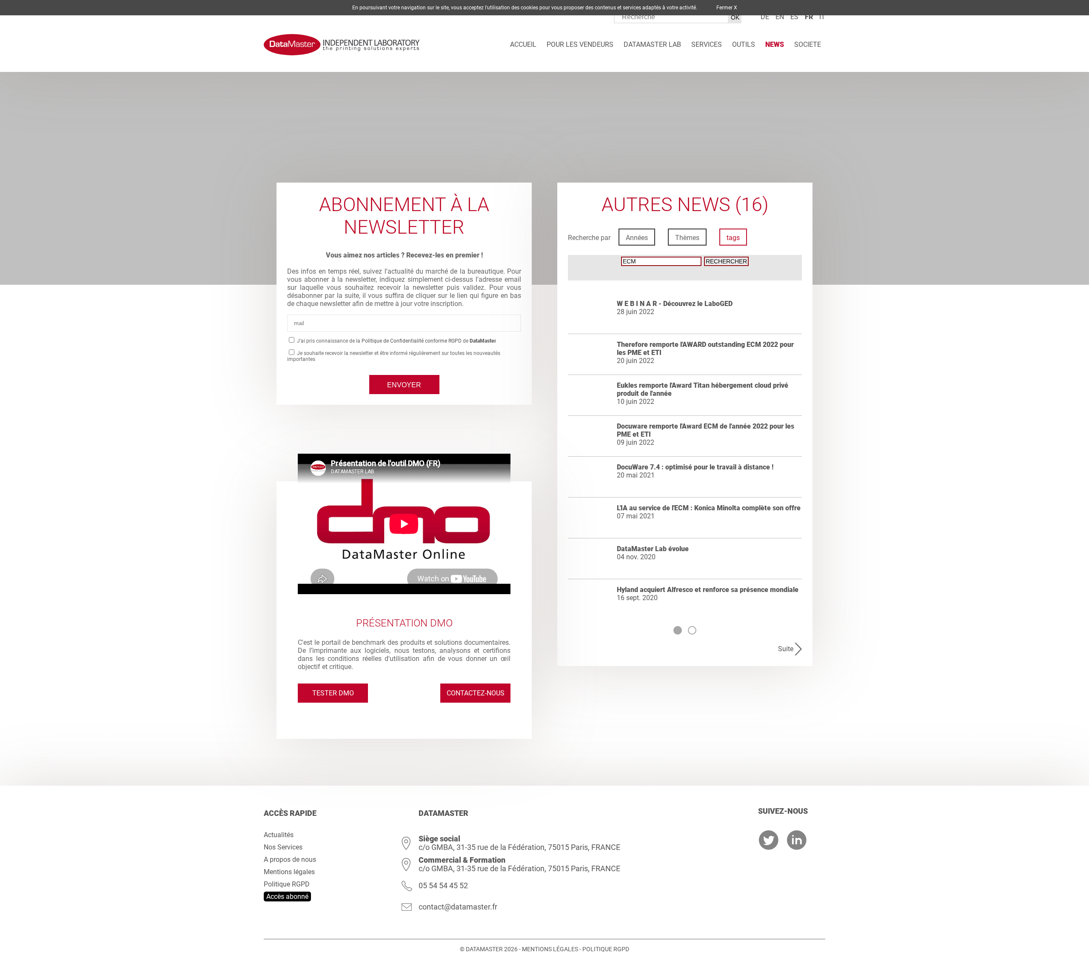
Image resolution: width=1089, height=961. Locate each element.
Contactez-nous (476, 693)
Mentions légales (289, 872)
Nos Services (283, 847)
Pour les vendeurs (580, 44)
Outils (743, 44)
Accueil (523, 44)
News (774, 44)
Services (706, 44)
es (794, 17)
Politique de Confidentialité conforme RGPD (412, 341)
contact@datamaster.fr (458, 906)
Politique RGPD (287, 884)
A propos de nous (290, 859)
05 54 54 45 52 (443, 885)
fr (809, 17)
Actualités (279, 835)
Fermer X (726, 8)
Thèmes (687, 238)
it (822, 17)
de (765, 17)
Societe (807, 44)
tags (733, 238)
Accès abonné (287, 896)
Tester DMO (333, 693)
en (779, 17)
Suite (785, 649)
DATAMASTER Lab (652, 44)
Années (637, 238)
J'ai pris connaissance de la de (396, 341)
